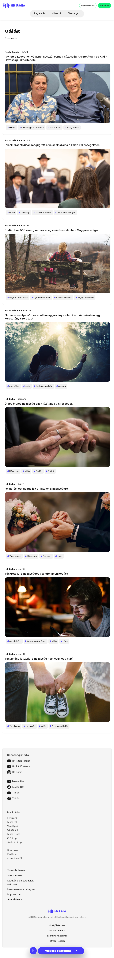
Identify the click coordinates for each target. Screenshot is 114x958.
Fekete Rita (18, 781)
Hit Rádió (10, 399)
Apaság (61, 386)
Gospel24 (12, 829)
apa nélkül (13, 386)
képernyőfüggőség (35, 641)
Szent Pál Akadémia (57, 935)
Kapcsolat (12, 850)
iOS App (12, 838)
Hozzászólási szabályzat (21, 889)
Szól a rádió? (14, 875)
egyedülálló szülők (17, 297)
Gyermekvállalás (59, 726)
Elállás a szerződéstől (14, 856)
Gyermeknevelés (41, 297)
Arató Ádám (54, 127)
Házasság (13, 471)
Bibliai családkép (43, 386)
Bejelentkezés (88, 5)
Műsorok (56, 13)
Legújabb (39, 13)
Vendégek (74, 13)
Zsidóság (24, 212)
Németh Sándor (57, 930)
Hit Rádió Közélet (21, 766)
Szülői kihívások (63, 297)
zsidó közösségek (65, 212)
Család (38, 471)
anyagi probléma (85, 297)
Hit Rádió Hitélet (21, 760)
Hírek (64, 641)
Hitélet (11, 127)
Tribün (15, 792)
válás (26, 386)
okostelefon (14, 641)
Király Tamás (12, 52)
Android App (14, 842)
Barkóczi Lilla (12, 140)
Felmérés (46, 556)
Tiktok (50, 471)
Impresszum (14, 894)
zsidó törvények (42, 212)
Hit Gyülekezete (57, 925)
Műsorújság (13, 834)
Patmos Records (57, 941)
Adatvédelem (14, 899)
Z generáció (14, 556)
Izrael (11, 212)
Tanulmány (13, 726)
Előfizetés (104, 5)
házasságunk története (31, 127)
